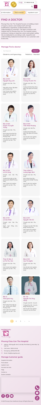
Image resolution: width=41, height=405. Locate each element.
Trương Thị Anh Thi (29, 81)
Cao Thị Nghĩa (28, 261)
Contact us (4, 372)
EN (21, 2)
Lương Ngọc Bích (29, 172)
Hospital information (6, 360)
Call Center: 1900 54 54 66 (11, 348)
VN (19, 2)
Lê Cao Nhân (7, 220)
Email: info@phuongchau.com (12, 353)
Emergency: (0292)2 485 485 (11, 350)
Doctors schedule (5, 374)
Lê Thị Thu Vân (8, 261)
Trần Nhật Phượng (29, 125)
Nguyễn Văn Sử (28, 220)
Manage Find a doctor (11, 47)
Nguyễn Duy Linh (9, 81)
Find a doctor (19, 12)
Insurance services (6, 367)
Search (35, 51)
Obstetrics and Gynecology (12, 54)
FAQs (2, 369)
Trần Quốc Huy (8, 298)
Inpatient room (33, 12)
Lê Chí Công (7, 172)
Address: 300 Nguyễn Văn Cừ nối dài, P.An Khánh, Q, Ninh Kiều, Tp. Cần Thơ (21, 345)
